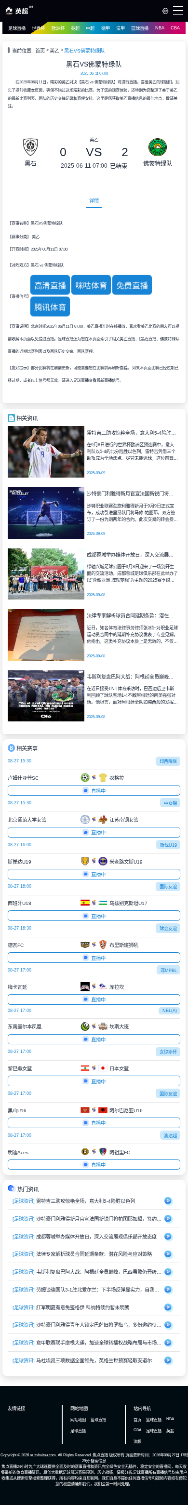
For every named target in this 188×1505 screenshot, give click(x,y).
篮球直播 (139, 28)
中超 (90, 28)
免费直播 (132, 285)
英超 (75, 28)
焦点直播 (100, 1454)
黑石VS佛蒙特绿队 (84, 50)
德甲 (105, 28)
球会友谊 (168, 928)
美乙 (54, 50)
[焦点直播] (19, 13)
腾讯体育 (49, 307)
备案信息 (98, 1460)
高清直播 (49, 285)
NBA (159, 28)
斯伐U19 (168, 845)
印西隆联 (168, 761)
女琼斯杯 (168, 1052)
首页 (40, 50)
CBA (175, 28)
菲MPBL (169, 970)
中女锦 (170, 803)
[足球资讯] (24, 1201)
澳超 (137, 1441)
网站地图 (78, 1419)
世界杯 (38, 28)
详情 (94, 200)
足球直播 (17, 28)
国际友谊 (168, 886)
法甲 (120, 28)
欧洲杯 (58, 28)
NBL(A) (169, 1010)
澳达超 (170, 1135)
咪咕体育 (91, 285)
